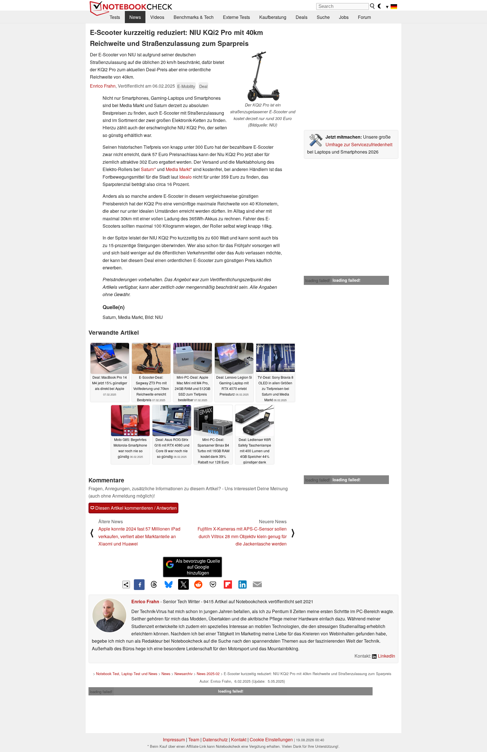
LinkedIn (386, 656)
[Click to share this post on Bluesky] (168, 584)
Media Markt (178, 169)
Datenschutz (215, 739)
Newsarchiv (183, 673)
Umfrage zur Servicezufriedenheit (359, 144)
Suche (323, 17)
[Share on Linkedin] (242, 584)
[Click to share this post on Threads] (154, 584)
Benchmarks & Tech (194, 17)
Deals (301, 17)
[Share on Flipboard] (227, 584)
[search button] (372, 6)
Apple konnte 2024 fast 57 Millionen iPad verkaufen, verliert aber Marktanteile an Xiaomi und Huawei (139, 536)
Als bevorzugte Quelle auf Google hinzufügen (198, 567)
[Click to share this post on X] (183, 584)
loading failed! (317, 280)
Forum (364, 17)
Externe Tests (236, 17)
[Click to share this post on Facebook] (139, 584)
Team (193, 739)
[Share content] (126, 584)
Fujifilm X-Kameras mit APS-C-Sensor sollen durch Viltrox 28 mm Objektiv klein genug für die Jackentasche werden (242, 536)
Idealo (185, 177)
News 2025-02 (208, 673)
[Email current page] (257, 584)
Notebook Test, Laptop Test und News (126, 673)
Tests (115, 17)
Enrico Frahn (103, 86)
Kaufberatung (272, 17)
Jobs (344, 17)
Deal (203, 86)
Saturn (147, 169)
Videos (157, 17)
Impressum (174, 739)
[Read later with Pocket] (213, 584)
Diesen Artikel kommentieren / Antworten (135, 508)
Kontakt (238, 739)
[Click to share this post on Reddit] (198, 584)
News (135, 17)
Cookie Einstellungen (271, 739)
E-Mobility (186, 86)
